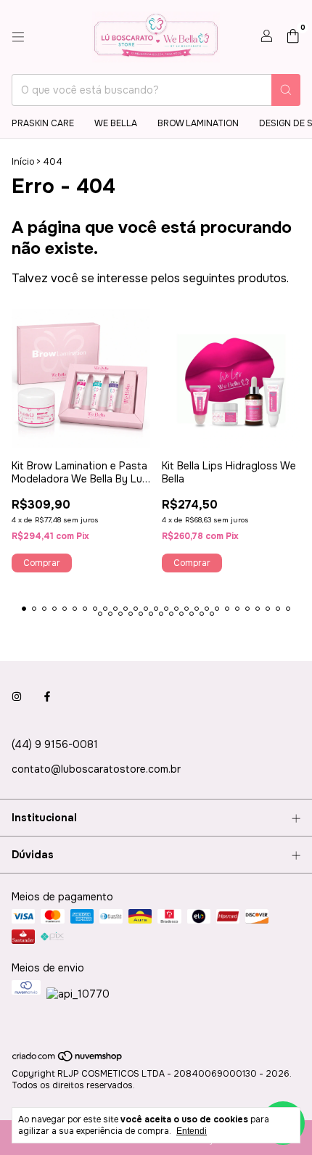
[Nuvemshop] (68, 1060)
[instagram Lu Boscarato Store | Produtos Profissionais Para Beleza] (17, 696)
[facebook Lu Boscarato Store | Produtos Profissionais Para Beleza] (47, 696)
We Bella (115, 123)
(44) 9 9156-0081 (55, 744)
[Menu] (18, 37)
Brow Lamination (198, 123)
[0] (292, 37)
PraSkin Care (43, 123)
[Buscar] (285, 90)
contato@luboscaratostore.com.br (96, 769)
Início (23, 162)
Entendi (191, 1131)
